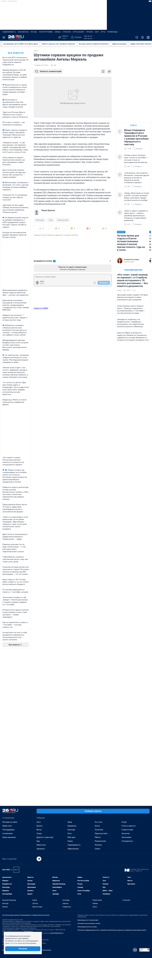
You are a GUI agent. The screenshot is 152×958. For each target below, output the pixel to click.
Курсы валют (78, 32)
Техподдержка (8, 830)
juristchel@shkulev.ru (57, 933)
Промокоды (112, 32)
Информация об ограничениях (87, 920)
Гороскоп (66, 32)
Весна (39, 830)
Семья (97, 849)
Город (39, 833)
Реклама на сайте (9, 822)
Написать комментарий (50, 71)
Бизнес (40, 826)
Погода (33, 32)
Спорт (124, 822)
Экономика (126, 837)
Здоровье (41, 849)
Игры (103, 32)
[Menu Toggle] (4, 37)
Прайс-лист (7, 826)
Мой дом (71, 837)
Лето (70, 833)
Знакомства (23, 32)
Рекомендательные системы (87, 927)
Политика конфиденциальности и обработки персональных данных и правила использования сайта (111, 930)
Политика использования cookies (88, 923)
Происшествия (101, 833)
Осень (97, 826)
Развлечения (100, 841)
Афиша (58, 32)
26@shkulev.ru (28, 931)
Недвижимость (9, 32)
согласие (13, 943)
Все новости (16, 53)
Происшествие (62, 220)
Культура (71, 830)
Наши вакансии (9, 837)
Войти (42, 283)
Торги (51, 220)
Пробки (89, 32)
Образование (73, 849)
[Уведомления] (142, 37)
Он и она (98, 822)
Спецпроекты (127, 841)
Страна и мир (127, 830)
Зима (70, 822)
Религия (98, 845)
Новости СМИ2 (41, 308)
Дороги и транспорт (45, 837)
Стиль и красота (128, 826)
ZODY (97, 32)
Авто (39, 822)
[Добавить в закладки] (103, 71)
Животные (41, 845)
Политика (99, 830)
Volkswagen (40, 220)
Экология (126, 833)
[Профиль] (148, 37)
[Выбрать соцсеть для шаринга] (109, 71)
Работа (98, 837)
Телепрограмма (46, 32)
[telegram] (39, 858)
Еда (38, 841)
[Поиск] (137, 37)
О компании (7, 833)
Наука (70, 841)
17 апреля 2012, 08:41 (41, 65)
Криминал (72, 826)
